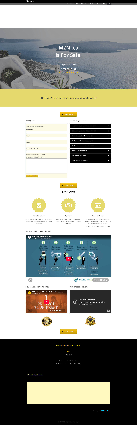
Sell (86, 3)
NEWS (73, 345)
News (97, 3)
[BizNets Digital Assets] (30, 1)
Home (70, 3)
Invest (91, 3)
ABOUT (58, 345)
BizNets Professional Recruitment (34, 374)
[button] (90, 126)
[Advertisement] (68, 16)
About (76, 3)
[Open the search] (109, 4)
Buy (82, 3)
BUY (62, 345)
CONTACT (78, 345)
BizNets (68, 351)
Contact (103, 3)
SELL (65, 345)
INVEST (69, 345)
